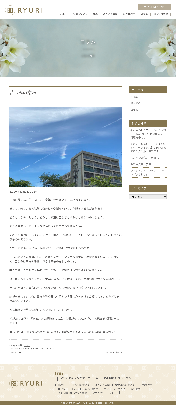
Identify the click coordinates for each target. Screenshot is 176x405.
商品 (95, 13)
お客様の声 (129, 13)
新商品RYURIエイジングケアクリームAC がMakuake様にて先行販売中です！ (148, 133)
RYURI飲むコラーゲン (117, 378)
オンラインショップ (114, 389)
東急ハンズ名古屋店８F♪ (145, 157)
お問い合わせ (160, 13)
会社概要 (135, 389)
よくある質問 (110, 13)
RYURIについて (79, 13)
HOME (61, 13)
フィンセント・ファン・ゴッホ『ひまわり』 (147, 172)
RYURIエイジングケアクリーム (79, 378)
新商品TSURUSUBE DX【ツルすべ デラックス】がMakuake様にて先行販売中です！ (148, 147)
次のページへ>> (114, 352)
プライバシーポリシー (105, 392)
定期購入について (125, 385)
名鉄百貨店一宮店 (140, 164)
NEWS (134, 96)
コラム (144, 13)
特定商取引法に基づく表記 (72, 392)
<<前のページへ (17, 352)
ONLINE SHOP (156, 7)
